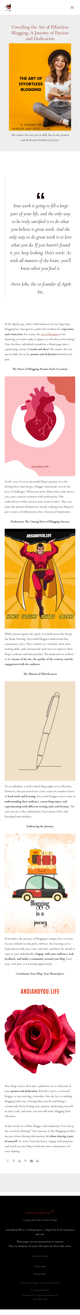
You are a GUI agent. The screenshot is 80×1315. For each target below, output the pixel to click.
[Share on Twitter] (8, 1161)
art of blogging (50, 334)
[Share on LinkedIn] (20, 1161)
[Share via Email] (31, 1161)
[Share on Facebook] (14, 1161)
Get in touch (40, 1266)
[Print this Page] (37, 1161)
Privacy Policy (40, 1274)
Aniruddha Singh (40, 1299)
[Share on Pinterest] (25, 1161)
